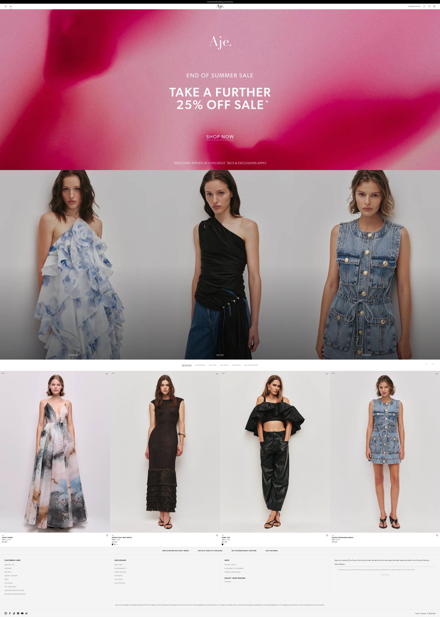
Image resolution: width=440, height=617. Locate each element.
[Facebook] (10, 613)
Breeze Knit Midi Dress (122, 537)
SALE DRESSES (73, 355)
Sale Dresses (200, 365)
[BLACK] (222, 544)
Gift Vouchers (10, 587)
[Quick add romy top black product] (327, 535)
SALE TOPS (220, 355)
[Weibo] (26, 613)
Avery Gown (7, 537)
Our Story (119, 565)
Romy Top (226, 537)
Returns (8, 572)
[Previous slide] (427, 364)
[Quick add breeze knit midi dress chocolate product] (217, 535)
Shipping (8, 568)
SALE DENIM (366, 355)
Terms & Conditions (233, 572)
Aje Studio (119, 579)
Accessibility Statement (234, 568)
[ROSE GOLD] (115, 544)
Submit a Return (11, 576)
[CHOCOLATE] (112, 544)
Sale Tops (212, 365)
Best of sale (187, 365)
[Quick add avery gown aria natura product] (107, 535)
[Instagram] (6, 613)
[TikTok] (14, 613)
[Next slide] (433, 364)
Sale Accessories (251, 365)
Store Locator (120, 572)
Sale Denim (236, 365)
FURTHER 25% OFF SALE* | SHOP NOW (220, 2)
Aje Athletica (120, 583)
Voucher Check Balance (14, 590)
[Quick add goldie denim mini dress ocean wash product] (437, 535)
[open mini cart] (434, 6)
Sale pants (224, 365)
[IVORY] (225, 544)
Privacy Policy (230, 565)
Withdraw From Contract (15, 594)
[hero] (73, 265)
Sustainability (120, 568)
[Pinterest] (18, 613)
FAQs (6, 579)
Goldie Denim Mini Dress (342, 537)
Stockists (118, 576)
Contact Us (9, 565)
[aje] (220, 6)
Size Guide (9, 583)
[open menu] (6, 6)
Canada (228, 581)
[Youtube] (22, 613)
